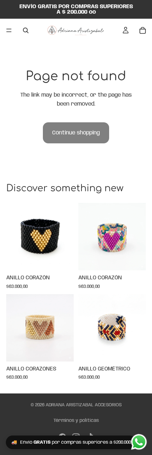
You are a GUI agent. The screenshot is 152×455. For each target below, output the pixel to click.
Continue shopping (76, 133)
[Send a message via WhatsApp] (139, 442)
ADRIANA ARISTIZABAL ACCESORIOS (84, 404)
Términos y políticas (76, 420)
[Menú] (9, 30)
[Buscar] (25, 30)
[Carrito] (142, 30)
